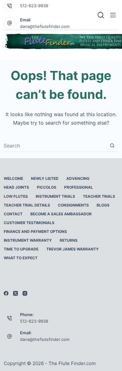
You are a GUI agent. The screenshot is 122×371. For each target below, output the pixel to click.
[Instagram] (25, 293)
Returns (69, 240)
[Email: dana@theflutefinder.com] (10, 336)
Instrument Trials (55, 196)
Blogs (103, 205)
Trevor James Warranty (72, 249)
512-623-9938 (34, 5)
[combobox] (55, 145)
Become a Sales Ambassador (61, 214)
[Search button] (112, 145)
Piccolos (46, 187)
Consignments (73, 205)
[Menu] (114, 15)
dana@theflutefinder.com (44, 26)
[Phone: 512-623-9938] (10, 318)
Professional (78, 187)
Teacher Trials (99, 196)
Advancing (77, 178)
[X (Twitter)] (15, 293)
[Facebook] (6, 293)
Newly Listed (44, 178)
